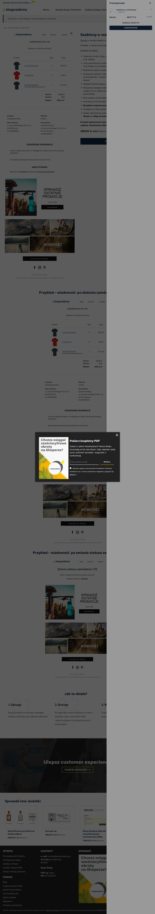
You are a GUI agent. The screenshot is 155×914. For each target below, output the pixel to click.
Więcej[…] (73, 474)
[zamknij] (117, 435)
